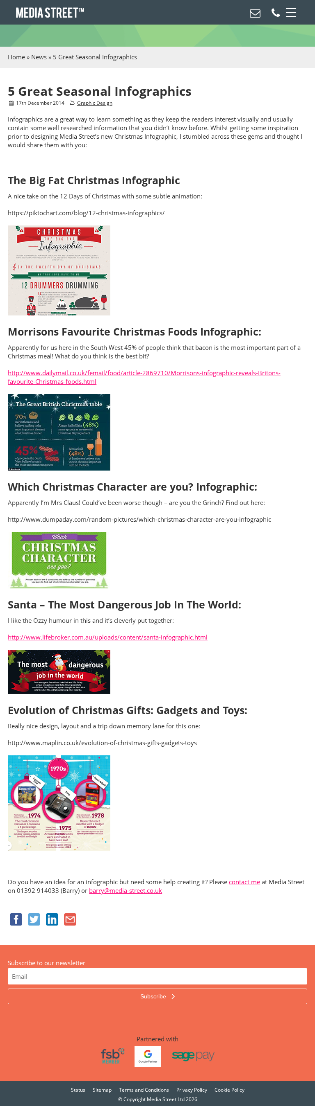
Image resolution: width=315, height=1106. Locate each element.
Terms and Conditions (144, 1089)
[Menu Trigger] (291, 12)
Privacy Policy (191, 1089)
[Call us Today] (275, 14)
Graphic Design (94, 102)
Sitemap (102, 1089)
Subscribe (154, 996)
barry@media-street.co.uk (125, 890)
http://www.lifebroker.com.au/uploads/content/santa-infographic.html (108, 637)
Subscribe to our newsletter (46, 963)
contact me (244, 882)
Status (78, 1089)
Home (16, 57)
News (39, 57)
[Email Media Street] (255, 14)
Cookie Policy (229, 1089)
